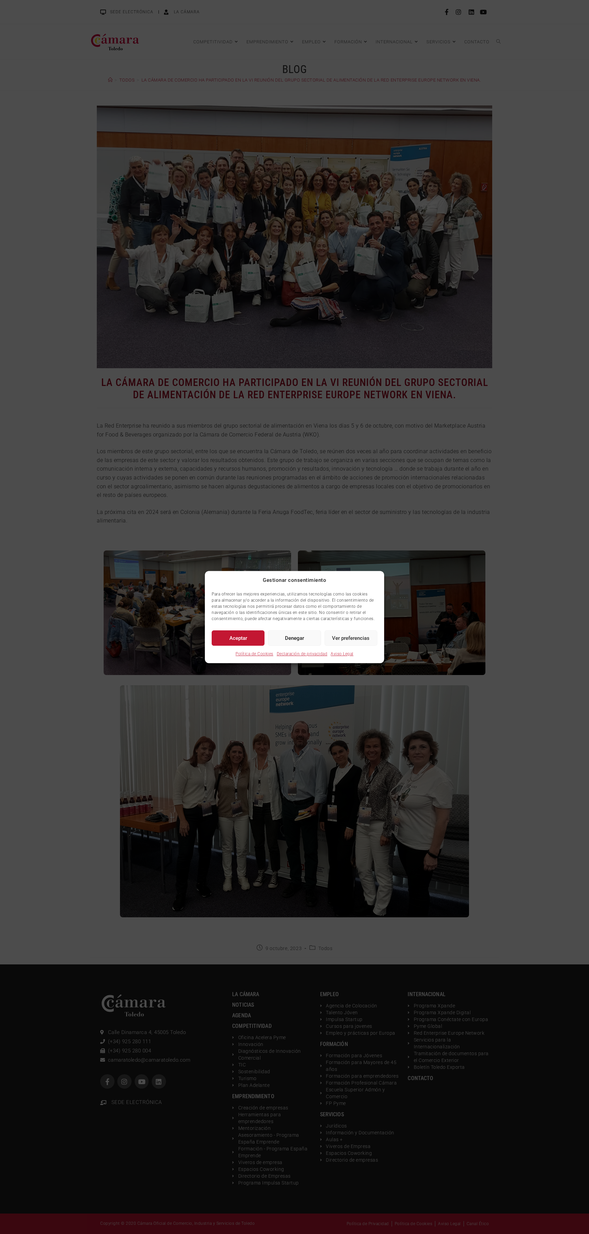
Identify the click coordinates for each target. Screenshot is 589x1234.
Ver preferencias (350, 638)
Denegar (294, 638)
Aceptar (238, 638)
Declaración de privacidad (302, 653)
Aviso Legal (342, 653)
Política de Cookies (254, 653)
